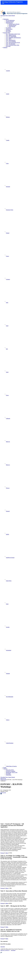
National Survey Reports (14, 24)
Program (2, 853)
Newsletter (3, 15)
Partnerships (8, 774)
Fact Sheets (8, 27)
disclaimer (13, 950)
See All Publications (10, 20)
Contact (9, 15)
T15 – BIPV (8, 38)
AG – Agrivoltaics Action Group (13, 34)
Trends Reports (12, 26)
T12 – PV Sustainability (11, 36)
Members (5, 47)
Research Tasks (6, 32)
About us (5, 768)
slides (7, 853)
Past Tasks (8, 46)
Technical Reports (10, 21)
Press (6, 15)
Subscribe (3, 946)
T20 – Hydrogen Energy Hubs (12, 45)
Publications (5, 19)
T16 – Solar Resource (10, 40)
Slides (7, 888)
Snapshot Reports (12, 25)
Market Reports (9, 22)
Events (4, 767)
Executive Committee (10, 771)
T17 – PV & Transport (11, 41)
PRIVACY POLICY (5, 950)
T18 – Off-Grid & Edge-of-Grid (13, 42)
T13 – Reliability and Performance (13, 37)
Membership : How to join (11, 772)
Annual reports (9, 29)
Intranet (13, 15)
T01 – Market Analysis (11, 35)
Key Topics (8, 31)
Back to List (3, 778)
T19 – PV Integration (10, 43)
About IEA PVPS (10, 770)
